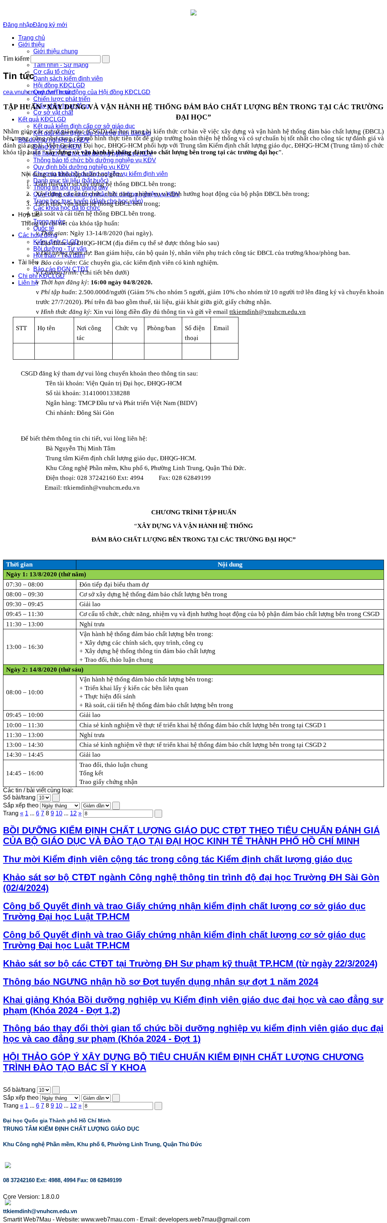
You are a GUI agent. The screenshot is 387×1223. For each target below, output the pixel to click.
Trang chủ (31, 37)
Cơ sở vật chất (53, 112)
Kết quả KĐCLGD (42, 119)
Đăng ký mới (50, 25)
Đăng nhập (18, 25)
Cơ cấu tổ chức (54, 71)
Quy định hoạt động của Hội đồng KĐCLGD (91, 92)
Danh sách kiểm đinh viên (68, 78)
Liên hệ (28, 282)
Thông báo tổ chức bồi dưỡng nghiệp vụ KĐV (94, 160)
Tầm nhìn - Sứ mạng (60, 65)
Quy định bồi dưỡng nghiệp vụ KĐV (81, 167)
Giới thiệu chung (55, 51)
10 (59, 813)
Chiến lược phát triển (61, 99)
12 (73, 813)
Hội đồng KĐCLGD (59, 85)
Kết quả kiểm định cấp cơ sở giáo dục (84, 126)
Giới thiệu (31, 44)
